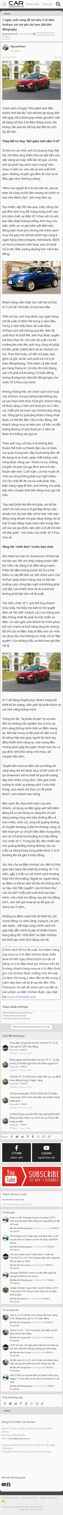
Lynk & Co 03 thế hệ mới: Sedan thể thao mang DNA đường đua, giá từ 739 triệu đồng (33, 1317)
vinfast (39, 34)
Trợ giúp (43, 1497)
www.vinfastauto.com (21, 997)
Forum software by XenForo (22, 1507)
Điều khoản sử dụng (10, 1497)
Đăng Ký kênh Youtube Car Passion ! (18, 1013)
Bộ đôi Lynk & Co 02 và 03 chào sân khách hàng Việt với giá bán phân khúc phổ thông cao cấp (34, 1362)
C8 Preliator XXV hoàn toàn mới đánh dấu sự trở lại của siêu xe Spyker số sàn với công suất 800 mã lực (34, 1239)
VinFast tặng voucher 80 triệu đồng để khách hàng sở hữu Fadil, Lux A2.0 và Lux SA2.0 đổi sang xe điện (35, 1117)
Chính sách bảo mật (29, 1497)
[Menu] (4, 4)
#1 (60, 57)
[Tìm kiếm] (58, 4)
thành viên (17, 1155)
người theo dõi (46, 1155)
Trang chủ (53, 1497)
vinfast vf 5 (49, 34)
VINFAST (23, 1050)
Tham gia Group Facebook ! (15, 1016)
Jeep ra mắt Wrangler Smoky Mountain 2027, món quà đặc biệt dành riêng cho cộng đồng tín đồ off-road (35, 1221)
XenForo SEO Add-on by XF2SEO (31, 1510)
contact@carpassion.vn (19, 1438)
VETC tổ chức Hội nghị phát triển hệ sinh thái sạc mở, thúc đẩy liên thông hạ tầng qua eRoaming (34, 1347)
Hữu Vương (14, 1050)
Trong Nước (14, 1325)
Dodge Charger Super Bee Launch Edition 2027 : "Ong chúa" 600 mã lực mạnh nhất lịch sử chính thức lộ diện (34, 1291)
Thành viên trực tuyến (14, 1194)
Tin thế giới (8, 1212)
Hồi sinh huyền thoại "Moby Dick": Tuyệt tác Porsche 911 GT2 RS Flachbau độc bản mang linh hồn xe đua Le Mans (35, 1258)
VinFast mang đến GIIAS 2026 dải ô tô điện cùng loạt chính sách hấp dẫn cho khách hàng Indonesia (35, 1097)
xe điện (6, 38)
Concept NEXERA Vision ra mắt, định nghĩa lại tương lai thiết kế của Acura (33, 1274)
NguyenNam (9, 34)
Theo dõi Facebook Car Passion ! (17, 1018)
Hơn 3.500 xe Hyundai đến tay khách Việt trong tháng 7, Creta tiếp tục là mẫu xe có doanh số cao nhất (35, 1379)
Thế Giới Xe (14, 1231)
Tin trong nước (10, 1310)
